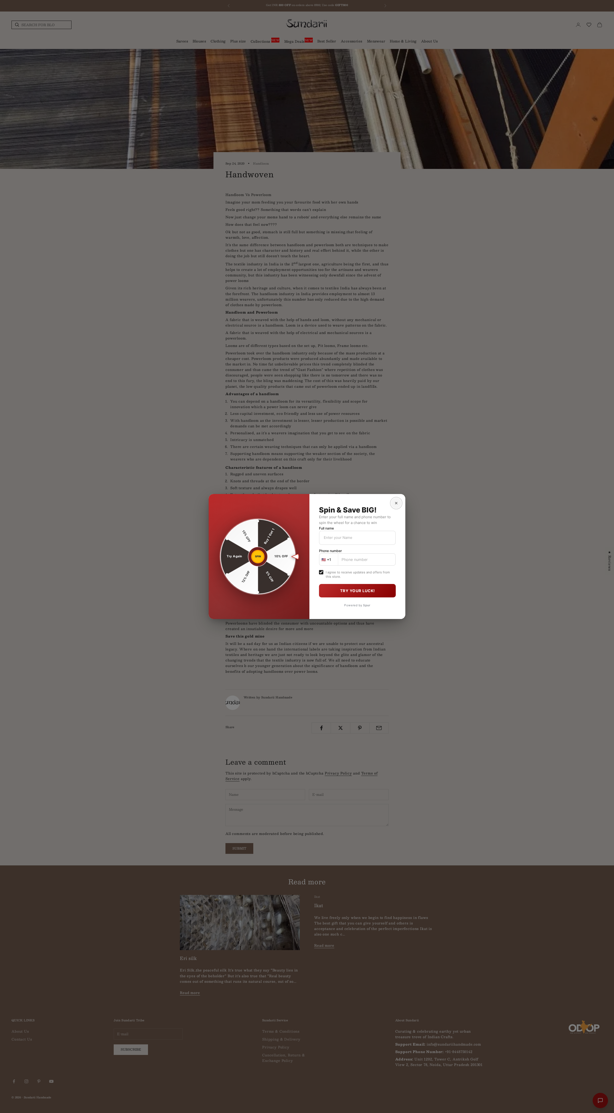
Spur (366, 605)
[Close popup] (396, 503)
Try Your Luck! (357, 590)
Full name (326, 528)
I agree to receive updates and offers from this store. (358, 574)
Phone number (330, 551)
